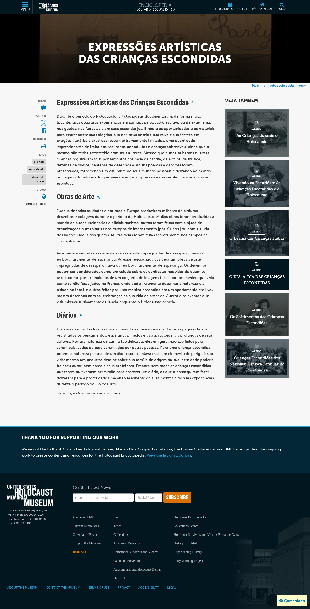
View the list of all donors (169, 455)
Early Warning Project (188, 561)
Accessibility (148, 587)
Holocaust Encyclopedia (190, 517)
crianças (39, 161)
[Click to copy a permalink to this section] (193, 103)
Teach (117, 526)
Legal (171, 587)
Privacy (124, 587)
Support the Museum (87, 543)
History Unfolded (185, 543)
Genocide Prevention (127, 561)
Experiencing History (188, 552)
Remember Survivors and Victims (135, 552)
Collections (120, 534)
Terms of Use (99, 587)
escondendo (36, 169)
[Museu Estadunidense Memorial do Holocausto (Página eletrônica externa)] (48, 7)
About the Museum (22, 587)
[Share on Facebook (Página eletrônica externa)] (44, 131)
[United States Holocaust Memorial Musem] (30, 496)
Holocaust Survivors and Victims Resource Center (207, 534)
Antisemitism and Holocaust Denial (137, 569)
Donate (80, 552)
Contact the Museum (63, 587)
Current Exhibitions (86, 526)
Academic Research (126, 543)
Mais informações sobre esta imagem (279, 85)
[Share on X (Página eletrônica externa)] (43, 123)
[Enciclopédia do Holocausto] (155, 7)
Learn (117, 517)
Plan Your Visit (83, 517)
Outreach (119, 578)
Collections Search (186, 526)
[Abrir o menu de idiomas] (44, 197)
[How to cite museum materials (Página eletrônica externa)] (43, 108)
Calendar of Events (85, 534)
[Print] (43, 146)
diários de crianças (38, 179)
